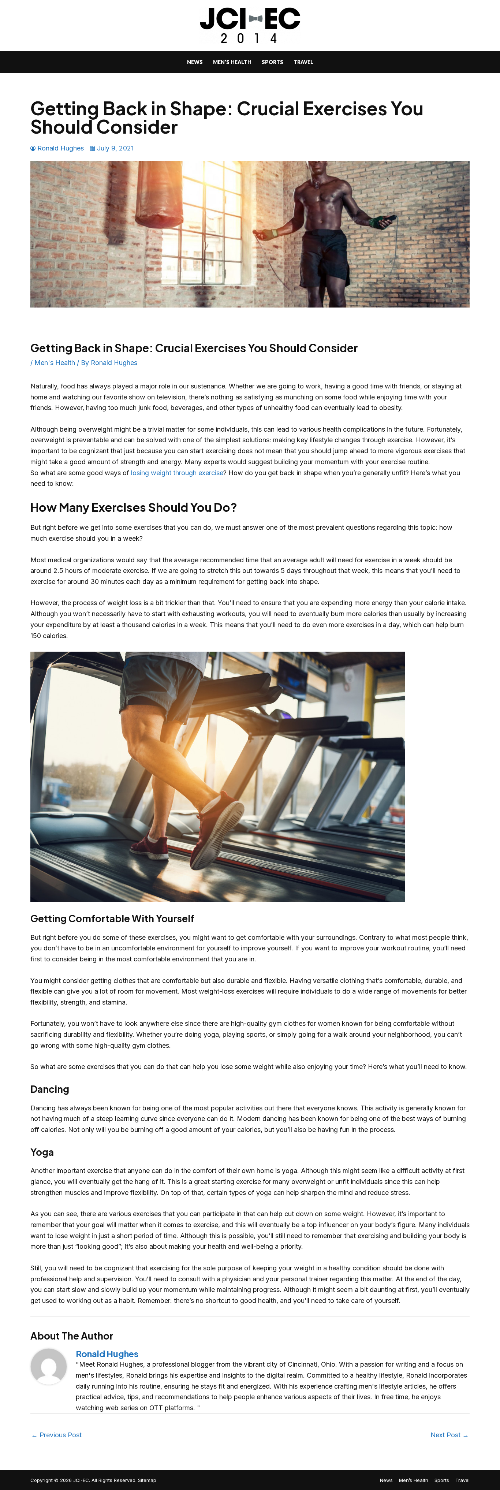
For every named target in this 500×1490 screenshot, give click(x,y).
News (386, 1480)
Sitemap (147, 1480)
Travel (462, 1480)
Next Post (449, 1435)
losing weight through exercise (176, 473)
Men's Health (54, 362)
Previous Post (56, 1435)
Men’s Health (413, 1480)
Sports (441, 1480)
